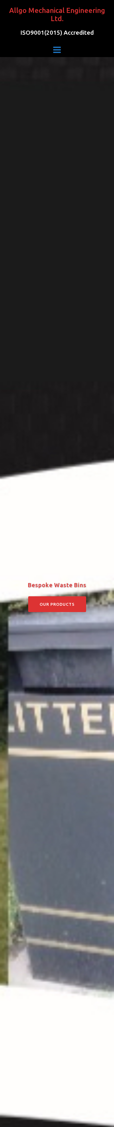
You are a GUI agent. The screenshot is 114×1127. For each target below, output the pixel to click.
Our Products (57, 604)
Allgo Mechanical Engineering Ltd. (57, 14)
